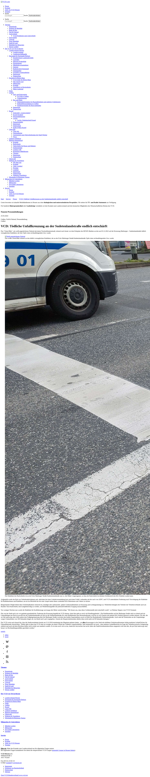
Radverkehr (17, 144)
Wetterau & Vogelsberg (16, 161)
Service (7, 188)
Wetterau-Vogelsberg (20, 175)
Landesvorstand (18, 52)
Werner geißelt (13, 47)
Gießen (11, 93)
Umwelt (11, 39)
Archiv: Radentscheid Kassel (26, 120)
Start (2, 199)
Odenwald (12, 159)
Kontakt (7, 8)
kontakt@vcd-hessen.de (14, 763)
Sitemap (7, 772)
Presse (7, 6)
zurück (3, 631)
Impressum (16, 74)
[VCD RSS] (7, 663)
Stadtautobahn (17, 148)
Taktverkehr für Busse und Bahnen (24, 146)
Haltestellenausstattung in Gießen (28, 104)
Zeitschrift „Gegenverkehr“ (22, 113)
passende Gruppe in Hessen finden (63, 750)
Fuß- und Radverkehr (20, 94)
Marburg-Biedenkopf (16, 140)
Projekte (15, 168)
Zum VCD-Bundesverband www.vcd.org (14, 775)
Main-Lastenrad (18, 89)
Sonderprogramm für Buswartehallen (29, 105)
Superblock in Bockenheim (22, 87)
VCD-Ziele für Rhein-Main (22, 80)
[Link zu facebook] (7, 653)
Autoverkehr (13, 34)
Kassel (11, 111)
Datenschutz (17, 76)
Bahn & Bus (13, 30)
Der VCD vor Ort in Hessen (14, 48)
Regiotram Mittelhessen (20, 151)
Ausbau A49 (17, 149)
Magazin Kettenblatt (19, 61)
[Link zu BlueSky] (7, 643)
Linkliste (16, 170)
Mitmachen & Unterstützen (13, 179)
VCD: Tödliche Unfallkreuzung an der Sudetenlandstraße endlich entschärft (43, 199)
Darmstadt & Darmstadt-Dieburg (19, 56)
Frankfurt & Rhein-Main (17, 78)
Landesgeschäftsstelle (20, 54)
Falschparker (17, 71)
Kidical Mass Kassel (19, 127)
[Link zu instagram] (7, 658)
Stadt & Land (13, 43)
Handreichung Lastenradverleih (23, 58)
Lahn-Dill (12, 129)
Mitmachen (16, 83)
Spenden (12, 186)
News (15, 137)
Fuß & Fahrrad (14, 32)
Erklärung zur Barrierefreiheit (14, 768)
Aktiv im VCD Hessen (12, 10)
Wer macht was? (18, 82)
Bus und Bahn (17, 100)
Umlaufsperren (22, 98)
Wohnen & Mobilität (15, 28)
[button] (6, 635)
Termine (7, 12)
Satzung (15, 67)
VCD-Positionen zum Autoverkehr (24, 36)
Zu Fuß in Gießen (23, 96)
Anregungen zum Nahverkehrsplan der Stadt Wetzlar (30, 135)
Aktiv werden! (17, 166)
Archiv (15, 118)
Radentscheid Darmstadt (21, 69)
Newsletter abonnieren (16, 184)
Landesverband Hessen (16, 50)
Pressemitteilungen (19, 116)
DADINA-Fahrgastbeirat (21, 72)
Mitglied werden (14, 181)
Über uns (16, 131)
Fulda (11, 91)
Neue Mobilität (14, 41)
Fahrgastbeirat (17, 133)
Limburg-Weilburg (15, 138)
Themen (7, 25)
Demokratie (13, 26)
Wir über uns (17, 162)
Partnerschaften (18, 122)
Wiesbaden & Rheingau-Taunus (19, 177)
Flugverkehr (13, 37)
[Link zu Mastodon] (7, 648)
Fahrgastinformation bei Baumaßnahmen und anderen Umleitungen (39, 102)
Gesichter (16, 59)
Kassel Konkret (18, 115)
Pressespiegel (17, 63)
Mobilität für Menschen (16, 45)
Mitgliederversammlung (20, 65)
